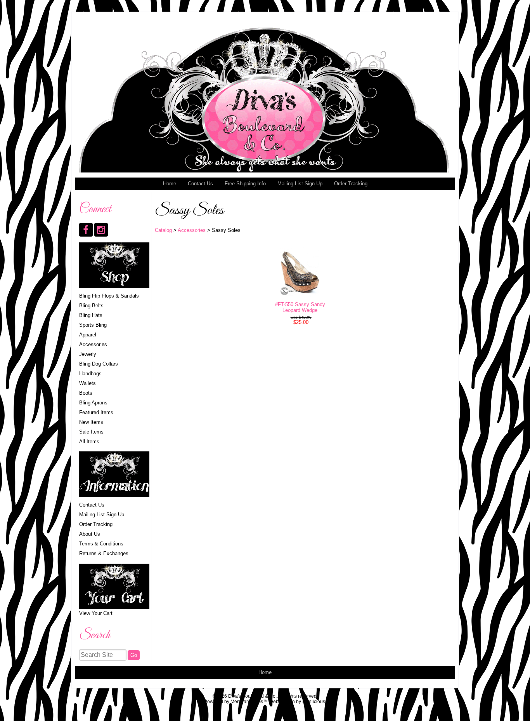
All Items (89, 441)
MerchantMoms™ (249, 701)
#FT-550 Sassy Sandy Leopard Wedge (300, 307)
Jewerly (87, 354)
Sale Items (91, 432)
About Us (89, 534)
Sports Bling (93, 325)
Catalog (163, 230)
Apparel (87, 335)
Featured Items (96, 412)
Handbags (90, 373)
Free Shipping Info (245, 183)
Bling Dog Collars (98, 364)
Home (169, 183)
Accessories (93, 344)
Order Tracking (350, 183)
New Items (91, 422)
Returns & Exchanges (103, 553)
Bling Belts (91, 305)
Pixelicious (313, 701)
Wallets (87, 383)
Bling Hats (90, 315)
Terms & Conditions (101, 544)
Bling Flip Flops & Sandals (109, 296)
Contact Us (200, 183)
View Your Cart (96, 613)
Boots (85, 393)
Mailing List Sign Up (299, 183)
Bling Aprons (93, 403)
